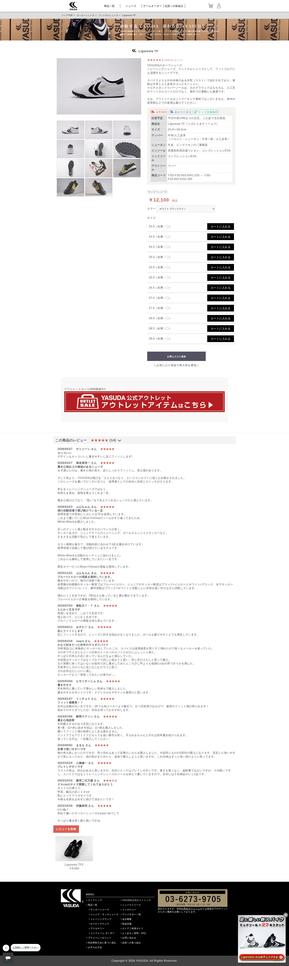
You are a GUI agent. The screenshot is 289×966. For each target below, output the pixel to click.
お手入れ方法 (95, 947)
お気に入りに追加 (176, 356)
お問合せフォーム (190, 908)
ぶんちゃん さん (86, 506)
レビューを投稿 (66, 829)
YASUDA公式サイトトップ (136, 900)
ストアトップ (95, 900)
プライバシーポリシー (99, 938)
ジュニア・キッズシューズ (104, 914)
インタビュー (129, 909)
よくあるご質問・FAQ (134, 933)
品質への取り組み (131, 942)
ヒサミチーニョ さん (89, 681)
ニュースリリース (131, 905)
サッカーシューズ (85, 15)
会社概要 (127, 919)
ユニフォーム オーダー (102, 933)
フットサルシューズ (108, 15)
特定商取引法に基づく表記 (102, 942)
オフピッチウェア (99, 924)
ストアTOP (67, 15)
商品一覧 (109, 6)
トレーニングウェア (101, 919)
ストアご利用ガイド (132, 928)
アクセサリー (97, 928)
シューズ (131, 6)
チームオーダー (152, 6)
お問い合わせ (129, 938)
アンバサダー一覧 (131, 914)
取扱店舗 (127, 924)
